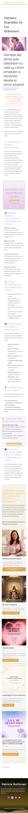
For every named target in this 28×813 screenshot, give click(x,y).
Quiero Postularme (11, 613)
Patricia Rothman (14, 2)
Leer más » (7, 767)
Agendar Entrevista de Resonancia (14, 569)
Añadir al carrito (10, 660)
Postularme (8, 705)
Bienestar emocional (10, 89)
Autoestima (15, 88)
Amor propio (7, 88)
